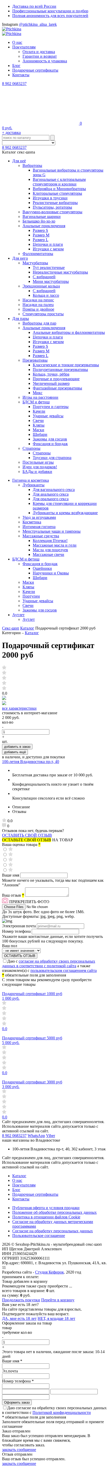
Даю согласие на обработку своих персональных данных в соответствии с (54, 1410)
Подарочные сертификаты (35, 70)
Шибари (40, 434)
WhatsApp (36, 1135)
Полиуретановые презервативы (60, 369)
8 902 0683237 (14, 83)
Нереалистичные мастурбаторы (60, 272)
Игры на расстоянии (40, 397)
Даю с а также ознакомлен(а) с (49, 966)
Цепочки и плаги (48, 244)
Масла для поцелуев (50, 550)
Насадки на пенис (38, 300)
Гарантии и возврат (40, 56)
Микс (37, 393)
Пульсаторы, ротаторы (52, 207)
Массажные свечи (48, 554)
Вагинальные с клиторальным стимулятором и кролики (59, 181)
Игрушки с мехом (48, 249)
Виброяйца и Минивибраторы (59, 188)
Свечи (38, 420)
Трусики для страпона (52, 457)
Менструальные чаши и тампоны (52, 531)
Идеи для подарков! (40, 467)
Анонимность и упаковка (45, 61)
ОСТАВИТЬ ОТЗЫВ (19, 956)
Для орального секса (51, 499)
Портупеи (31, 596)
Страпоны (31, 448)
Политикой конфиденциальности (61, 1412)
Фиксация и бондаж (50, 444)
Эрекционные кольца (41, 286)
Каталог (27, 628)
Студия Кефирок (49, 1272)
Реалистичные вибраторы (55, 202)
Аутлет (18, 615)
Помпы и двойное (38, 309)
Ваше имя (11, 875)
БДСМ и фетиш (36, 402)
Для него (20, 258)
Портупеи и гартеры (51, 406)
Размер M (41, 235)
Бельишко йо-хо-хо (39, 221)
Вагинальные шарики (42, 216)
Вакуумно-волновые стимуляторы (52, 212)
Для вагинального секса (54, 489)
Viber (50, 1135)
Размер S (40, 230)
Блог (16, 65)
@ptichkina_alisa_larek (38, 24)
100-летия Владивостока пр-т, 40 (30, 761)
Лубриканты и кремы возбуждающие (65, 513)
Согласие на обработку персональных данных (52, 1231)
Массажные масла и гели (54, 545)
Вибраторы (32, 165)
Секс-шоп (10, 628)
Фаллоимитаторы (38, 253)
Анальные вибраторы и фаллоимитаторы (69, 332)
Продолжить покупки (21, 1300)
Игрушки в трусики (50, 198)
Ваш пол (9, 946)
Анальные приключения (44, 226)
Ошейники (42, 568)
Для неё (19, 161)
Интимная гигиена (39, 526)
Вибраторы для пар (39, 323)
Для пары (20, 318)
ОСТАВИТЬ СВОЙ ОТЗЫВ (27, 835)
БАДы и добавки (37, 471)
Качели (39, 411)
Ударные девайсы (48, 416)
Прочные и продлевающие (56, 379)
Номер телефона (17, 931)
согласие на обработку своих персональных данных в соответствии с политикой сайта (48, 963)
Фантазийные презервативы (57, 388)
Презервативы (35, 360)
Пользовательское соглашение (38, 1235)
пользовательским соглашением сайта (63, 970)
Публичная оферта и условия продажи (46, 1208)
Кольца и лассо (46, 295)
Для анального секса (51, 494)
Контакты (20, 75)
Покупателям (24, 47)
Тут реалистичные (49, 267)
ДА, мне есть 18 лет (19, 1318)
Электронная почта (19, 926)
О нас (17, 42)
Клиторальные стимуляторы (57, 193)
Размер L (40, 239)
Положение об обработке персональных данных (54, 1212)
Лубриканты (34, 485)
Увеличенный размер (51, 383)
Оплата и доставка (39, 51)
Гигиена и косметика (30, 480)
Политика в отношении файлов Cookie (46, 1217)
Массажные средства (41, 536)
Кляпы (39, 425)
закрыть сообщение (19, 1449)
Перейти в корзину (57, 1300)
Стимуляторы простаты (43, 314)
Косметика (32, 522)
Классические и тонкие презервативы (66, 365)
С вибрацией (44, 277)
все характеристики (19, 708)
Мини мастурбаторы (51, 281)
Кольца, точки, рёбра (51, 374)
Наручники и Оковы (51, 573)
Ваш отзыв (13, 895)
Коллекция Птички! (50, 540)
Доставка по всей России (34, 6)
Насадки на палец (38, 304)
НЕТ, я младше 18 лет (56, 1318)
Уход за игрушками (39, 517)
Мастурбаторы (35, 263)
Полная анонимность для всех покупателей (50, 15)
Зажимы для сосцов (50, 439)
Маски (38, 430)
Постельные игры (38, 462)
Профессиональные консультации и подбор (50, 11)
